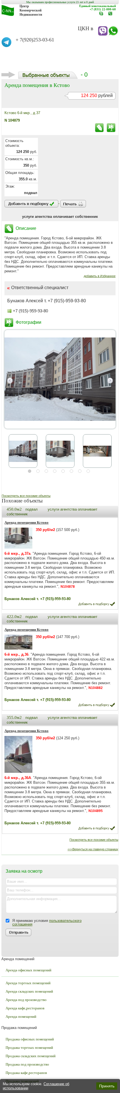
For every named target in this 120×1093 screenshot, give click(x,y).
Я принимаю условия (46, 922)
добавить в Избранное (100, 276)
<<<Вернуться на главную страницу (93, 849)
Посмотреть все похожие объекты (26, 495)
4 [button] (54, 471)
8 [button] (88, 471)
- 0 (84, 74)
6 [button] (71, 471)
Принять (106, 1086)
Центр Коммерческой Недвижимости (31, 10)
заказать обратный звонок (111, 15)
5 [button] (63, 471)
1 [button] (29, 471)
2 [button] (38, 471)
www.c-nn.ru (102, 15)
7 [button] (79, 471)
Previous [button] (10, 380)
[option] (60, 379)
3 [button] (46, 471)
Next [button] (110, 380)
